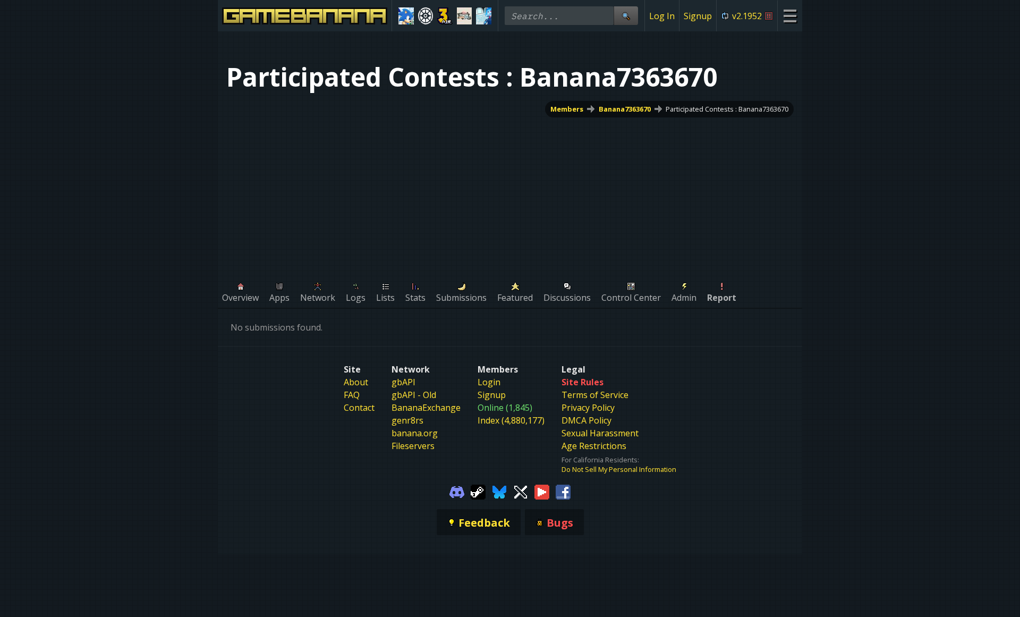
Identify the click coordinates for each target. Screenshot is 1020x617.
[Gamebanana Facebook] (563, 491)
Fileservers (413, 446)
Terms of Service (595, 395)
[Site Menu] (789, 15)
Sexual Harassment (600, 433)
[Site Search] (626, 15)
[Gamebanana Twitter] (520, 491)
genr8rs (407, 420)
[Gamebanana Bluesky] (499, 491)
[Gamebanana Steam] (478, 491)
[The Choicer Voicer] (484, 16)
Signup (698, 16)
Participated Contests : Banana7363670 (727, 109)
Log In (662, 16)
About (356, 382)
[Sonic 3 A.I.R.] (445, 16)
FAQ (352, 395)
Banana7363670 (625, 109)
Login (489, 382)
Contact (359, 407)
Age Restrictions (594, 446)
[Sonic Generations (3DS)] (406, 16)
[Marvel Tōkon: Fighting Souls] (464, 16)
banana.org (415, 433)
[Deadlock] (426, 16)
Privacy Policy (588, 407)
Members (566, 109)
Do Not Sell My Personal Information (619, 469)
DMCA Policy (586, 420)
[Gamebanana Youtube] (541, 491)
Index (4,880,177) (511, 420)
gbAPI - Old (414, 395)
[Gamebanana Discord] (456, 491)
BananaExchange (426, 407)
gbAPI (403, 382)
